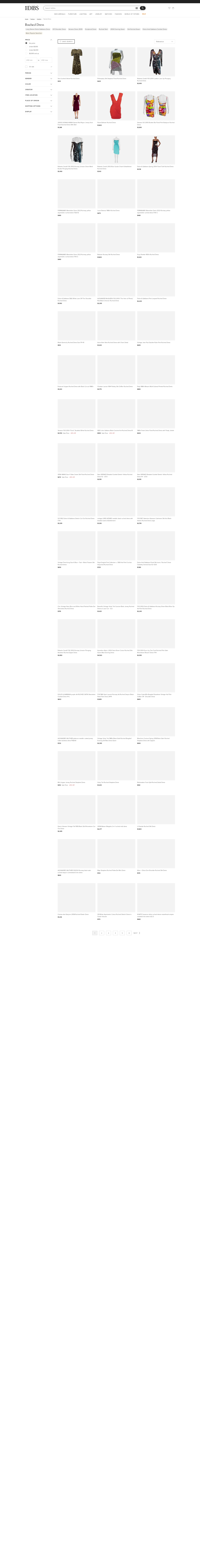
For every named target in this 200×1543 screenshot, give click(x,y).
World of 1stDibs (132, 14)
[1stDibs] (32, 8)
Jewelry (98, 14)
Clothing (39, 19)
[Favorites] (169, 8)
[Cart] (173, 8)
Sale (144, 14)
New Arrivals (59, 14)
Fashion (118, 14)
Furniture (72, 14)
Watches (108, 14)
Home (26, 19)
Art (90, 14)
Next (136, 933)
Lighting (83, 14)
